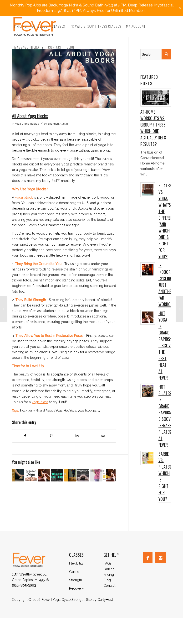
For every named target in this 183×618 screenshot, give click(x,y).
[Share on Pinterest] (51, 435)
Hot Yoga (70, 410)
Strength (75, 580)
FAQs (107, 563)
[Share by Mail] (103, 435)
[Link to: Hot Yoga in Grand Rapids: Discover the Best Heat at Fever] (147, 317)
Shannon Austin (58, 123)
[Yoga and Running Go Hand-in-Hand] (3, 309)
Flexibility (76, 563)
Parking (109, 569)
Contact (109, 585)
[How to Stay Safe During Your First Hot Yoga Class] (18, 475)
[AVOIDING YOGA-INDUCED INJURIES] (96, 475)
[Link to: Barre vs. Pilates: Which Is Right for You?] (147, 458)
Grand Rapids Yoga (49, 410)
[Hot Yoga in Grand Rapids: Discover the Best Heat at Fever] (44, 475)
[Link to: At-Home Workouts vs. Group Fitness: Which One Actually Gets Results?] (155, 97)
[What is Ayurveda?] (179, 309)
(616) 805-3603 (24, 585)
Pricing (108, 574)
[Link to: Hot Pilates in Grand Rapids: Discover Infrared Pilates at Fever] (147, 391)
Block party (27, 410)
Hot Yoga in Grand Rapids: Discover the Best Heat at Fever (166, 345)
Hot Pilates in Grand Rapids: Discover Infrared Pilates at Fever (166, 416)
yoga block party (89, 410)
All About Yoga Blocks (30, 115)
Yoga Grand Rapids (27, 123)
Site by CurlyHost (99, 600)
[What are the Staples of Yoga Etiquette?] (31, 475)
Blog (107, 580)
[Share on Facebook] (25, 435)
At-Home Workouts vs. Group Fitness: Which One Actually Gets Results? (153, 128)
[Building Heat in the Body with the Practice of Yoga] (83, 475)
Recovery (76, 588)
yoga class (40, 402)
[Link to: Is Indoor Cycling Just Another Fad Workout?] (147, 269)
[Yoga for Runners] (70, 475)
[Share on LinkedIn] (77, 435)
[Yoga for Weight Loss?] (57, 475)
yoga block (24, 197)
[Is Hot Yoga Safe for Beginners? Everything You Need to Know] (109, 475)
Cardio (74, 572)
